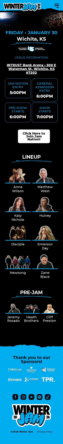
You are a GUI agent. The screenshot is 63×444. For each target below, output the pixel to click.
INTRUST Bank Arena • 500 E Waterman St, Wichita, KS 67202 (31, 69)
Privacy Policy (44, 431)
